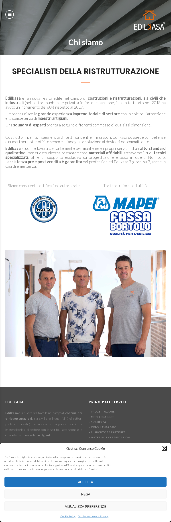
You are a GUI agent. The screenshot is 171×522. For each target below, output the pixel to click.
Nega (85, 494)
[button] (164, 448)
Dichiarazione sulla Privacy (93, 516)
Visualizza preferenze (85, 506)
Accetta (85, 482)
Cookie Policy (67, 516)
